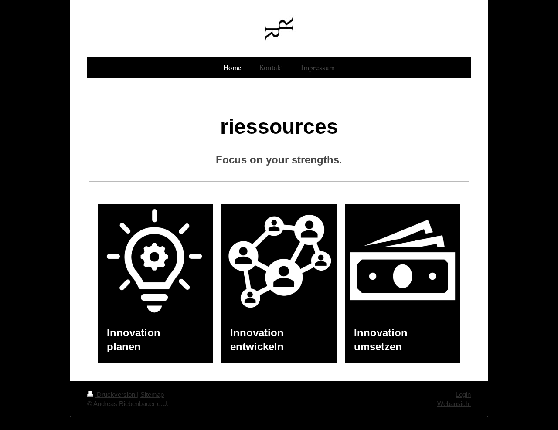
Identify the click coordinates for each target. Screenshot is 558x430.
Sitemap (152, 394)
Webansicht (454, 403)
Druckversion (116, 394)
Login (463, 394)
